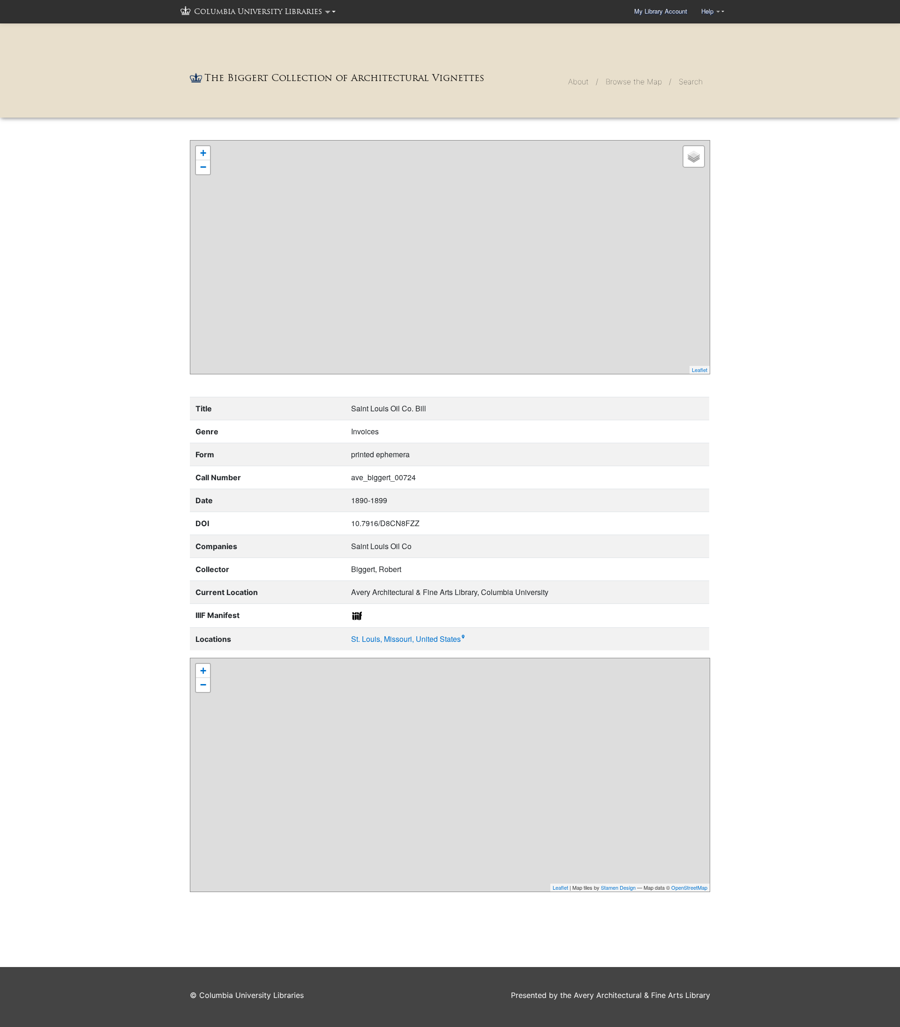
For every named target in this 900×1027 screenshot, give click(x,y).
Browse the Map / (638, 81)
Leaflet (699, 369)
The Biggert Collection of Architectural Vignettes (344, 77)
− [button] (203, 167)
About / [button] (583, 81)
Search (691, 81)
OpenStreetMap (689, 887)
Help (708, 11)
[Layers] (693, 156)
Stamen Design (618, 887)
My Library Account (660, 11)
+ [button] (203, 153)
